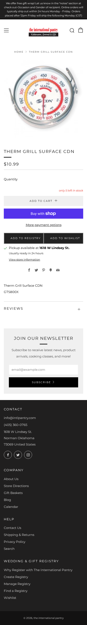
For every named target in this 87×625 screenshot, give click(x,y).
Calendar (11, 507)
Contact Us (12, 528)
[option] (43, 98)
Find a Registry (15, 591)
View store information (24, 259)
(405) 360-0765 (15, 425)
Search (9, 549)
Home (18, 51)
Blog (7, 500)
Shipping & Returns (19, 535)
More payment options (43, 225)
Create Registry (16, 577)
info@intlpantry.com (20, 418)
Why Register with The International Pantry (38, 570)
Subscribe (41, 382)
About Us (11, 479)
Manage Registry (17, 584)
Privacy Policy (14, 542)
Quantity (11, 179)
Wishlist (10, 598)
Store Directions (16, 486)
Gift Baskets (13, 493)
